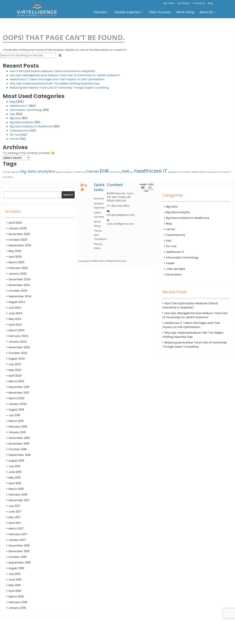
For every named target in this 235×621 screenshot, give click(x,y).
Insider (170, 263)
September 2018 (19, 455)
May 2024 (15, 319)
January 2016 (17, 608)
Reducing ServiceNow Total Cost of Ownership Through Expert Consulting (59, 88)
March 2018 (16, 489)
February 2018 (17, 495)
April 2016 (14, 591)
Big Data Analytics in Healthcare (31, 126)
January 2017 (17, 540)
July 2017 (14, 506)
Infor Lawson (223, 172)
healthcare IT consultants (179, 172)
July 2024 (14, 308)
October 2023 (17, 353)
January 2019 (17, 432)
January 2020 (17, 404)
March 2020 (16, 398)
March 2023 (16, 381)
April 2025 (15, 257)
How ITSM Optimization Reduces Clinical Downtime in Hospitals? (52, 71)
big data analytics (22, 122)
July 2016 (14, 574)
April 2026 (15, 223)
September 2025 (19, 245)
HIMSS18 (195, 172)
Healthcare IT (19, 106)
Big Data (15, 118)
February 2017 (17, 534)
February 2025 (18, 268)
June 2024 (15, 313)
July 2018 (14, 466)
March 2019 (16, 421)
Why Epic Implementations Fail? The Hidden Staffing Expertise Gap (55, 83)
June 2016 (15, 580)
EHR (104, 170)
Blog (210, 3)
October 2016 (17, 557)
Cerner (92, 171)
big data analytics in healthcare (70, 172)
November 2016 (18, 551)
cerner (14, 139)
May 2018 (14, 478)
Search (68, 195)
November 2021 (18, 393)
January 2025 (17, 274)
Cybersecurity (19, 131)
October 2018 (17, 449)
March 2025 (16, 262)
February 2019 (17, 427)
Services (100, 12)
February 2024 (18, 336)
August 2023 (16, 359)
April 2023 (15, 376)
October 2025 (17, 240)
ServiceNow (174, 275)
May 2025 (14, 251)
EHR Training (115, 172)
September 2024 (19, 296)
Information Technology (26, 110)
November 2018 (18, 444)
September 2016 (19, 563)
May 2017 (14, 517)
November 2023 (19, 347)
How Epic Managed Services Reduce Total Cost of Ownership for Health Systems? (65, 75)
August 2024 (16, 302)
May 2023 (14, 370)
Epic (12, 114)
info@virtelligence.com (121, 215)
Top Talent (168, 3)
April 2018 (14, 483)
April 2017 (14, 523)
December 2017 (19, 500)
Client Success (159, 12)
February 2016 (17, 602)
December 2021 (19, 387)
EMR (125, 171)
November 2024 (19, 285)
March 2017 (16, 529)
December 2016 (19, 546)
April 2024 (15, 325)
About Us (206, 12)
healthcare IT (150, 170)
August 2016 (16, 568)
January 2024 (17, 342)
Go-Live (15, 135)
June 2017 (15, 512)
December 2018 (19, 438)
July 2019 (14, 415)
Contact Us (199, 3)
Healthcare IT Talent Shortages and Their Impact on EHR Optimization (57, 79)
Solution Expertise (127, 12)
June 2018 (15, 472)
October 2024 (18, 291)
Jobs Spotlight (175, 269)
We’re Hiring (185, 12)
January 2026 (17, 228)
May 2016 (14, 585)
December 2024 (19, 279)
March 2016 (16, 597)
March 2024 (16, 330)
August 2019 (16, 410)
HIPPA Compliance (208, 172)
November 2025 (19, 234)
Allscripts (7, 172)
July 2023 (14, 364)
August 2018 (16, 461)
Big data (16, 172)
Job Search (183, 3)
